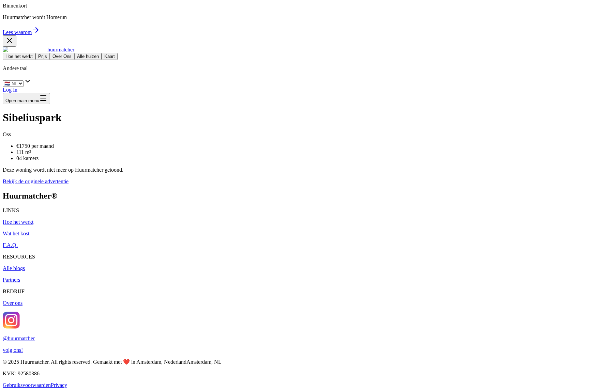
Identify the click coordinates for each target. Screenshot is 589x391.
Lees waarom (17, 32)
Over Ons (62, 56)
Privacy (59, 385)
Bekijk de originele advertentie (36, 181)
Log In (10, 90)
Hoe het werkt (19, 56)
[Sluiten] (9, 41)
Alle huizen (88, 56)
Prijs (42, 56)
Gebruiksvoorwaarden (27, 385)
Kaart (109, 56)
